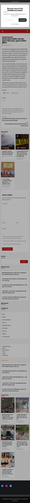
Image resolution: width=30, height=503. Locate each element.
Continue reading (15, 24)
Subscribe (22, 20)
